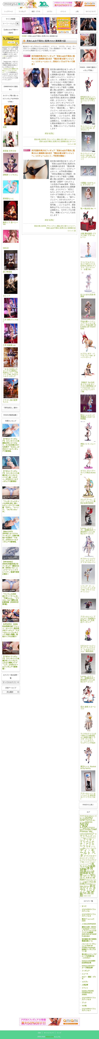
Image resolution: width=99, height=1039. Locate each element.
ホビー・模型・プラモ (89, 978)
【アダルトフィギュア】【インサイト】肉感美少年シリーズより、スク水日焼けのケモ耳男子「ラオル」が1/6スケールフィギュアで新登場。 (10, 445)
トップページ (8, 11)
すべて (84, 906)
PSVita (86, 829)
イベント (63, 11)
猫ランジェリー (69, 139)
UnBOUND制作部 (85, 834)
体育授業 (86, 869)
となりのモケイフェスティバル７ (89, 1009)
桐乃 (91, 878)
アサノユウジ (51, 139)
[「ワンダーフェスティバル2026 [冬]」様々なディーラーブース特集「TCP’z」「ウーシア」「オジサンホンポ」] (10, 492)
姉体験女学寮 (87, 874)
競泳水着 (37, 139)
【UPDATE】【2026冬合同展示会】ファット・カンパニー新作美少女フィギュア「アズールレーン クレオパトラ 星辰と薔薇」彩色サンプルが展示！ (10, 630)
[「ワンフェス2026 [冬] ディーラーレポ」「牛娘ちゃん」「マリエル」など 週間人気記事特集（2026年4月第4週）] (10, 585)
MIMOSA (88, 822)
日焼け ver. (86, 875)
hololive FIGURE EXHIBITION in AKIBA (88, 992)
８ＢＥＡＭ (87, 896)
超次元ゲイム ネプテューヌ (88, 888)
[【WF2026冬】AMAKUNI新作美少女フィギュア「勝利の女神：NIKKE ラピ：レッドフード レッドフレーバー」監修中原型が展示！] (10, 553)
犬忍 (91, 881)
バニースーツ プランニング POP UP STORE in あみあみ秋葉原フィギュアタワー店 (89, 947)
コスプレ (49, 11)
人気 (77, 11)
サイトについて (91, 11)
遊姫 (58, 139)
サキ (88, 846)
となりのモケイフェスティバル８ (89, 915)
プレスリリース (7, 435)
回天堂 (43, 139)
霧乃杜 (83, 893)
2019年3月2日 (84, 816)
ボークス (72, 141)
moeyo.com (50, 1037)
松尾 (87, 878)
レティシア (85, 864)
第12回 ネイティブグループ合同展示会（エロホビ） (89, 956)
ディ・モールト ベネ (88, 852)
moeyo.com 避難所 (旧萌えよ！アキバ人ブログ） (10, 70)
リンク (59, 1032)
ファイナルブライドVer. (88, 861)
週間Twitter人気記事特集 (9, 590)
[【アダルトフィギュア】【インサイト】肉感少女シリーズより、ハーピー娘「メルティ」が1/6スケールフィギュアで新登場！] (10, 462)
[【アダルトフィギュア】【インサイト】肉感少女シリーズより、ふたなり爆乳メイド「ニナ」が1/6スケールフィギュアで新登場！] (10, 648)
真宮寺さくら (91, 884)
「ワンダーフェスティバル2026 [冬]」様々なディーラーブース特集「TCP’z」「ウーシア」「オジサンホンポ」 (10, 506)
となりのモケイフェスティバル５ (89, 998)
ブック (84, 1002)
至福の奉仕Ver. (84, 886)
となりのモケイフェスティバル (89, 910)
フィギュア (22, 11)
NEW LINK (84, 825)
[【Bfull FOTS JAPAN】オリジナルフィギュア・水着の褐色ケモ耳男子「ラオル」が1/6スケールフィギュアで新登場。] (10, 523)
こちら (4, 56)
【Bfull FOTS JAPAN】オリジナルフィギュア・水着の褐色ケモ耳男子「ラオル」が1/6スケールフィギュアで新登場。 (10, 537)
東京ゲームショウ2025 (88, 920)
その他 (84, 1006)
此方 (62, 139)
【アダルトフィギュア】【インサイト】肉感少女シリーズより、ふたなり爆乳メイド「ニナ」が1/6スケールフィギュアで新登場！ (10, 662)
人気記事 (85, 985)
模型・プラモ (36, 11)
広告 (39, 1032)
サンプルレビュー (10, 497)
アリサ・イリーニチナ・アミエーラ (87, 843)
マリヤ (87, 862)
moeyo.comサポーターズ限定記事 (88, 966)
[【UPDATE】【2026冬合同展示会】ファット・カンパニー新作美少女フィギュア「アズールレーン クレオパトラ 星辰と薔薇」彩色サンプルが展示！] (10, 615)
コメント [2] (71, 144)
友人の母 (90, 871)
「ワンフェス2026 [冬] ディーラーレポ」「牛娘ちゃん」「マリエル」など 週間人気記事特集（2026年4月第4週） (10, 599)
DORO (89, 817)
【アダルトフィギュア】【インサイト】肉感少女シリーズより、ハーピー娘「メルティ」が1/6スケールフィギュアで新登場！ (10, 476)
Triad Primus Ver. (88, 830)
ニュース (85, 974)
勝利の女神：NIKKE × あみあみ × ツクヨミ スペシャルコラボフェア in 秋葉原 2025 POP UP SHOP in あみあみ (89, 931)
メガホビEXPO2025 (89, 924)
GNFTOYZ (86, 819)
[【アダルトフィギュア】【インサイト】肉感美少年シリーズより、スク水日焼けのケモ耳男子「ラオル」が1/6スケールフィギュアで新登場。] (10, 430)
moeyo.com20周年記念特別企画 (88, 962)
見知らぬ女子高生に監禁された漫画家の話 (54, 141)
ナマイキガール (88, 857)
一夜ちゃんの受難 (87, 864)
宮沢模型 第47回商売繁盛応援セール (89, 940)
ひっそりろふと (88, 834)
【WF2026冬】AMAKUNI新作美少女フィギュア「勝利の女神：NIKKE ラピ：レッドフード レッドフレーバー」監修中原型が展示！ (10, 568)
